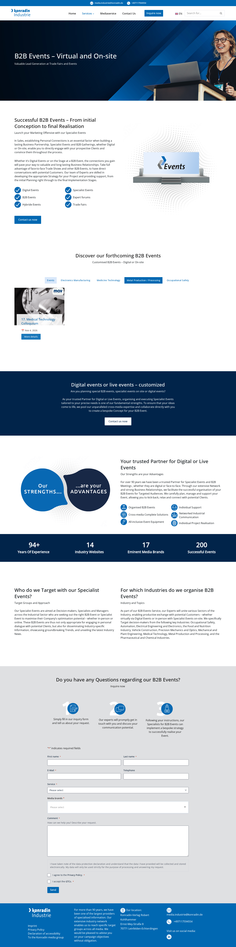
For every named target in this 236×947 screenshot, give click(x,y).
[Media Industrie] (21, 13)
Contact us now (27, 219)
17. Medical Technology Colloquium (38, 321)
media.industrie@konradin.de (108, 2)
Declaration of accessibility (44, 933)
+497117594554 (138, 2)
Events (50, 280)
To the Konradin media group (46, 937)
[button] (93, 13)
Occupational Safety (178, 280)
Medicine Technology (108, 280)
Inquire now (153, 13)
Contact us (129, 13)
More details (31, 336)
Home (72, 13)
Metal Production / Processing (143, 280)
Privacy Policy (74, 875)
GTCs (68, 881)
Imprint (32, 926)
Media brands (55, 798)
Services (87, 13)
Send (53, 890)
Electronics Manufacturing (75, 280)
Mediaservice (108, 13)
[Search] (221, 13)
